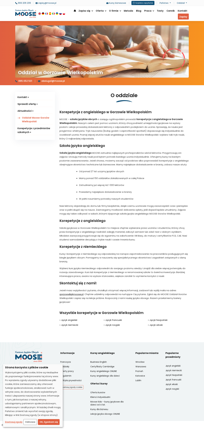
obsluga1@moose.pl (53, 81)
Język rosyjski (112, 324)
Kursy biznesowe (117, 2)
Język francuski (113, 320)
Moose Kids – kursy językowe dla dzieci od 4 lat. (107, 403)
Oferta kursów (97, 392)
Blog (138, 10)
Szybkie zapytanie (144, 2)
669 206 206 (24, 2)
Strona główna (74, 11)
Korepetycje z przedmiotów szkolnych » (33, 130)
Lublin (138, 380)
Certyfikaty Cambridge (102, 366)
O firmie (113, 10)
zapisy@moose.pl (47, 2)
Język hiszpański (158, 320)
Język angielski (69, 320)
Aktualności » (25, 110)
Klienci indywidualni (100, 397)
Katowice (140, 375)
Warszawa (140, 366)
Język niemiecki (69, 324)
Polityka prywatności (71, 380)
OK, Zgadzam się (49, 421)
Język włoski (156, 324)
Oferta (100, 10)
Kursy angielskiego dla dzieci (105, 375)
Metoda (128, 10)
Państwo (164, 2)
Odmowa (30, 421)
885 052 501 (25, 81)
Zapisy (183, 16)
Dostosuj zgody (13, 421)
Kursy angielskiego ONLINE (103, 371)
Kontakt (182, 10)
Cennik (171, 10)
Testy (160, 10)
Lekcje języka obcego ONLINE (105, 413)
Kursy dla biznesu (99, 409)
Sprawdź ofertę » (27, 104)
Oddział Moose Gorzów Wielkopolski (35, 119)
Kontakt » (23, 97)
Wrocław (139, 361)
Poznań (139, 371)
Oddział (181, 2)
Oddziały (64, 366)
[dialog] (33, 395)
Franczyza (65, 361)
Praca (147, 10)
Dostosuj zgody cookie (72, 387)
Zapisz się (84, 10)
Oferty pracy (67, 371)
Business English (98, 361)
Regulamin (65, 375)
